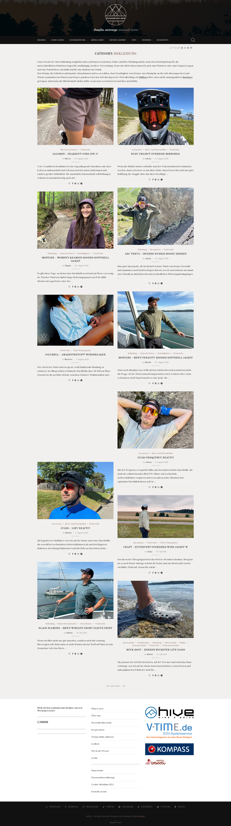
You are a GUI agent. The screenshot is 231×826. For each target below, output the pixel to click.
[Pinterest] (185, 48)
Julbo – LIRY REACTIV (75, 528)
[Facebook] (173, 48)
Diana (149, 551)
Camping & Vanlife (97, 40)
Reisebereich (146, 40)
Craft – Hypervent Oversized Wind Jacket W (155, 547)
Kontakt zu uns (99, 791)
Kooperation (97, 729)
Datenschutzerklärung (102, 777)
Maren (68, 158)
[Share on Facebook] (72, 183)
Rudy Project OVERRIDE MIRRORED (155, 154)
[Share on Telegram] (81, 183)
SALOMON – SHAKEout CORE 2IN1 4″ (75, 154)
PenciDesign (139, 816)
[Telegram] (182, 48)
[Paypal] (191, 48)
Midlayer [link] (143, 77)
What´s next (97, 708)
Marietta (68, 359)
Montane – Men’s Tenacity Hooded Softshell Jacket (155, 358)
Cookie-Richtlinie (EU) (102, 784)
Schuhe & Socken (57, 40)
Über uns (96, 715)
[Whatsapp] (170, 48)
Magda (68, 265)
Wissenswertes (162, 40)
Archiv (94, 758)
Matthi (148, 362)
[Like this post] (69, 183)
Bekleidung (41, 40)
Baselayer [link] (188, 77)
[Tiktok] (179, 48)
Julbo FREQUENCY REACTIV (155, 458)
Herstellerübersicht (101, 722)
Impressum (97, 770)
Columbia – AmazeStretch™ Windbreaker (75, 355)
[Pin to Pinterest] (75, 183)
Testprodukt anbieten (102, 736)
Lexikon (95, 743)
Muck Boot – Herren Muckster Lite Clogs (155, 650)
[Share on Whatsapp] (78, 183)
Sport (134, 40)
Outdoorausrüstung (77, 40)
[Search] (192, 40)
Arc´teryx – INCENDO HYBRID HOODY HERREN (155, 254)
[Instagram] (175, 48)
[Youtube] (188, 48)
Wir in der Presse (100, 751)
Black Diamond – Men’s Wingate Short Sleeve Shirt (75, 628)
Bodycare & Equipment (117, 40)
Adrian (148, 158)
